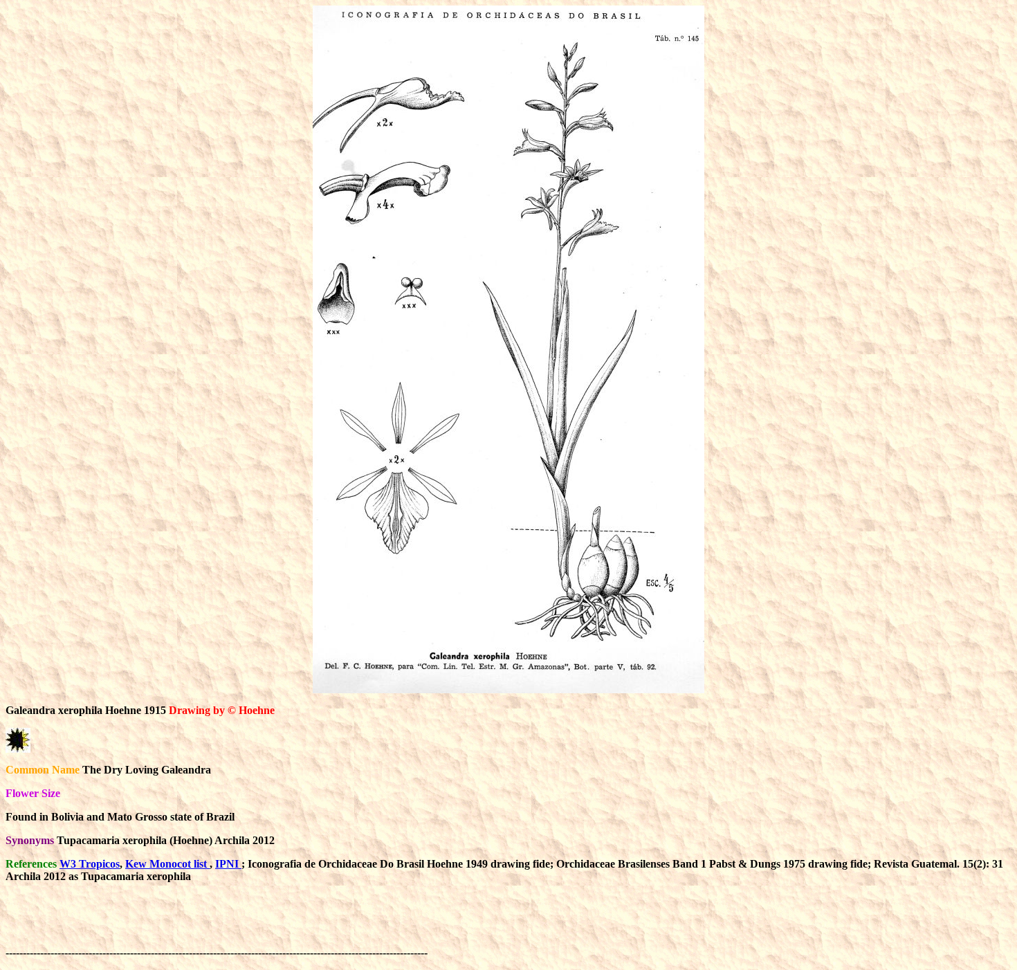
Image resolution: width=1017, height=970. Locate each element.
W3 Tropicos (89, 864)
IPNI (228, 864)
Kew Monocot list (167, 864)
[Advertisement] (682, 925)
